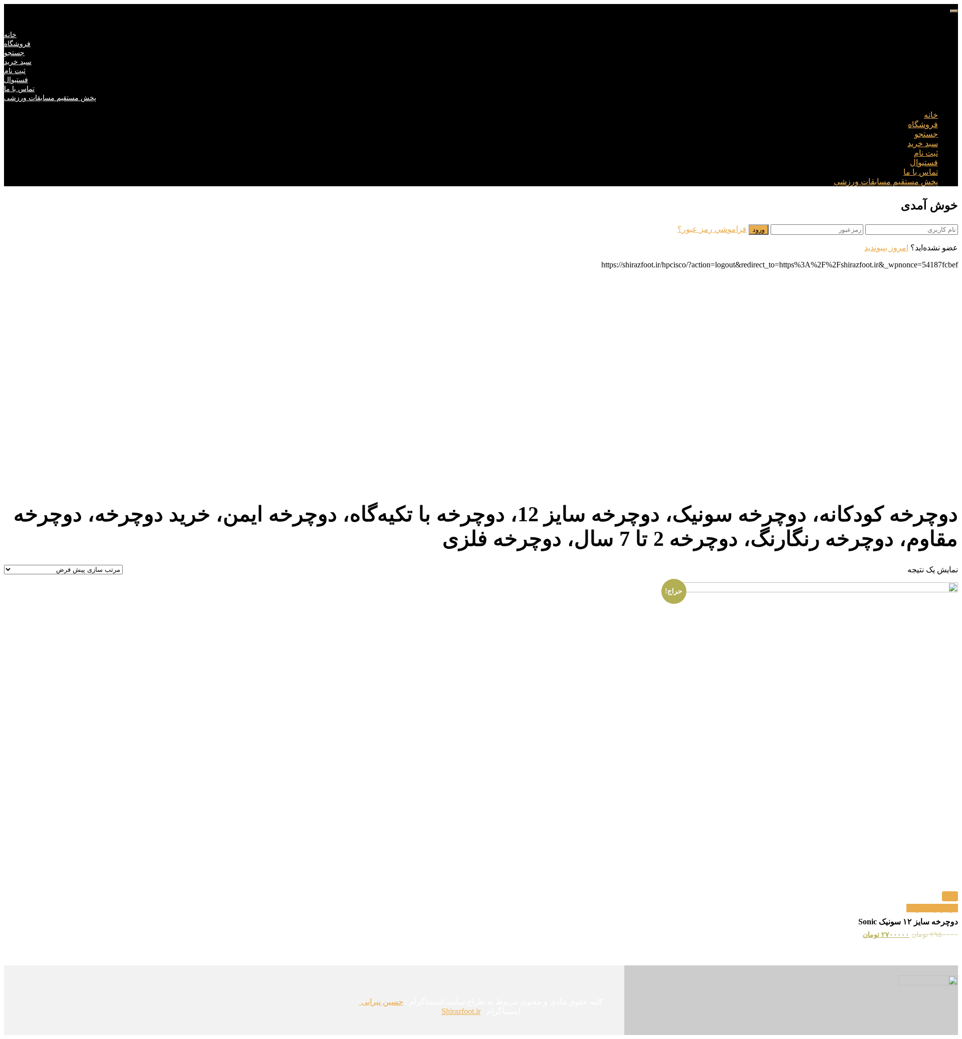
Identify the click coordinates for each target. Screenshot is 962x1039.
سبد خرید (18, 62)
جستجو (14, 53)
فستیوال (16, 80)
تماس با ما (19, 89)
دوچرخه (945, 908)
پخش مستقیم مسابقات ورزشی (50, 98)
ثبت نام (15, 71)
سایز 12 (919, 908)
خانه (10, 35)
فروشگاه (17, 44)
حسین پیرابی (381, 1001)
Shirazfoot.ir (460, 1011)
